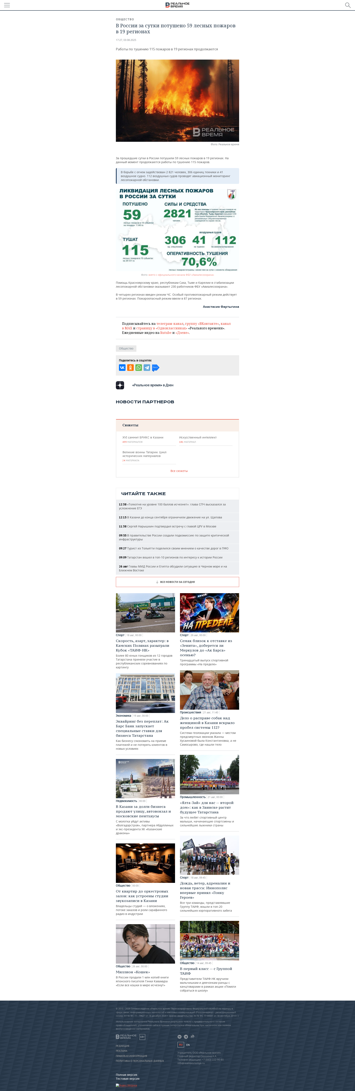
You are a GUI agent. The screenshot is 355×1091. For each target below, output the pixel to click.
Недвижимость (126, 801)
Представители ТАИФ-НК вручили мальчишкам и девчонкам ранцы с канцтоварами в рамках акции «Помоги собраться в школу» (208, 979)
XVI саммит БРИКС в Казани (142, 439)
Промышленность (193, 797)
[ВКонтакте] (122, 367)
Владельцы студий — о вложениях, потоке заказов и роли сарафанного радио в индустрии (142, 902)
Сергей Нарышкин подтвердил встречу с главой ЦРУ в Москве (167, 526)
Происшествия (190, 712)
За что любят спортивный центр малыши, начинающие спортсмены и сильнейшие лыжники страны (207, 813)
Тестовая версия (127, 1079)
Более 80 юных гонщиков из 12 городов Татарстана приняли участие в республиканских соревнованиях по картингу (144, 653)
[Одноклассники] (130, 367)
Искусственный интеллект (198, 439)
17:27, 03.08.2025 (126, 40)
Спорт (120, 635)
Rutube (166, 332)
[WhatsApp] (138, 367)
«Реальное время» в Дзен (152, 385)
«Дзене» (182, 332)
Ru (180, 1044)
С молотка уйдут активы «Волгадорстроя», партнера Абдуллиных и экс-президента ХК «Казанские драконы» (144, 819)
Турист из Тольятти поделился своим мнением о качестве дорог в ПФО (173, 548)
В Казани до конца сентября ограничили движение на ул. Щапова (170, 517)
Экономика (123, 715)
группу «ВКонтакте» (202, 323)
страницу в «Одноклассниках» (161, 328)
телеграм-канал (169, 323)
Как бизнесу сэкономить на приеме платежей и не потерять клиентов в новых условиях (142, 735)
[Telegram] (147, 367)
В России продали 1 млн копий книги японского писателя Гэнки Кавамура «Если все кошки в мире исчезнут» (142, 978)
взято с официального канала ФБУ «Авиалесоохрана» (181, 275)
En (188, 1045)
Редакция (122, 1046)
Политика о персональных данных (140, 1061)
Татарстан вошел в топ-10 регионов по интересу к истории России (170, 557)
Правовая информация (131, 1056)
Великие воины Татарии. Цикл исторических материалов (144, 456)
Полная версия (126, 1075)
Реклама (121, 1050)
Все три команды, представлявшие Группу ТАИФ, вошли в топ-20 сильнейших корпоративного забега (206, 896)
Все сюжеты (179, 471)
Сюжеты (130, 425)
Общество (125, 19)
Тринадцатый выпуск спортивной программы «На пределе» (206, 652)
